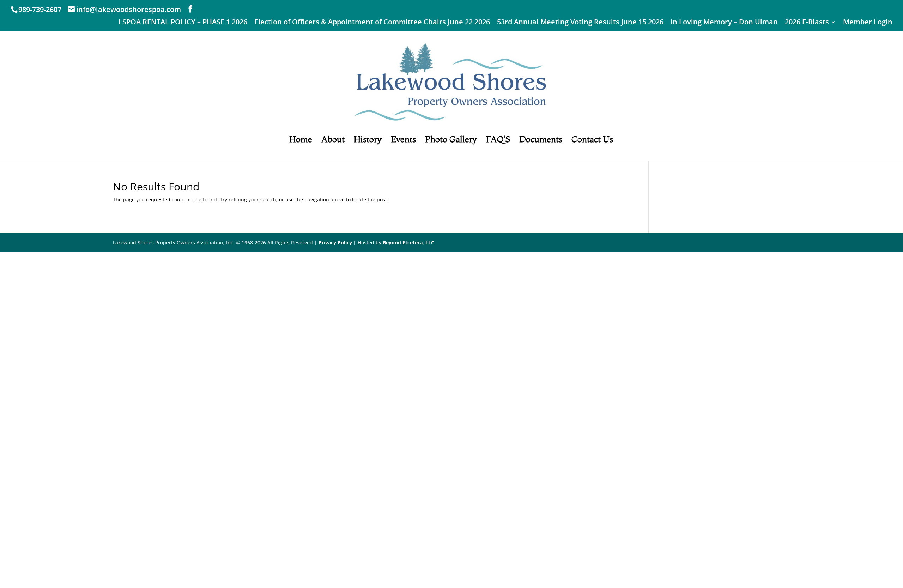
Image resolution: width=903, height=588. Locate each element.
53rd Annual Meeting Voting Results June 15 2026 (580, 22)
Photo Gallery (451, 140)
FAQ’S (498, 140)
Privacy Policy (335, 242)
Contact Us (592, 140)
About (333, 140)
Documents (540, 140)
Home (300, 140)
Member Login (867, 22)
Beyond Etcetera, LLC (408, 242)
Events (403, 140)
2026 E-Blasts (807, 22)
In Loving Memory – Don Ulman (724, 22)
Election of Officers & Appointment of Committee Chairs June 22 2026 (372, 22)
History (368, 140)
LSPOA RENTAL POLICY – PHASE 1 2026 (183, 22)
